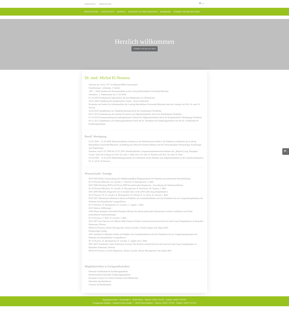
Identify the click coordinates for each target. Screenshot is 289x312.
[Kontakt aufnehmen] (285, 151)
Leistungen (107, 12)
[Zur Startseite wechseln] (180, 3)
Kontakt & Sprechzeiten (142, 12)
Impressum (90, 4)
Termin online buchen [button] (144, 49)
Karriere (165, 12)
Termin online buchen (186, 12)
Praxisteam (91, 12)
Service (121, 12)
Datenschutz (105, 4)
